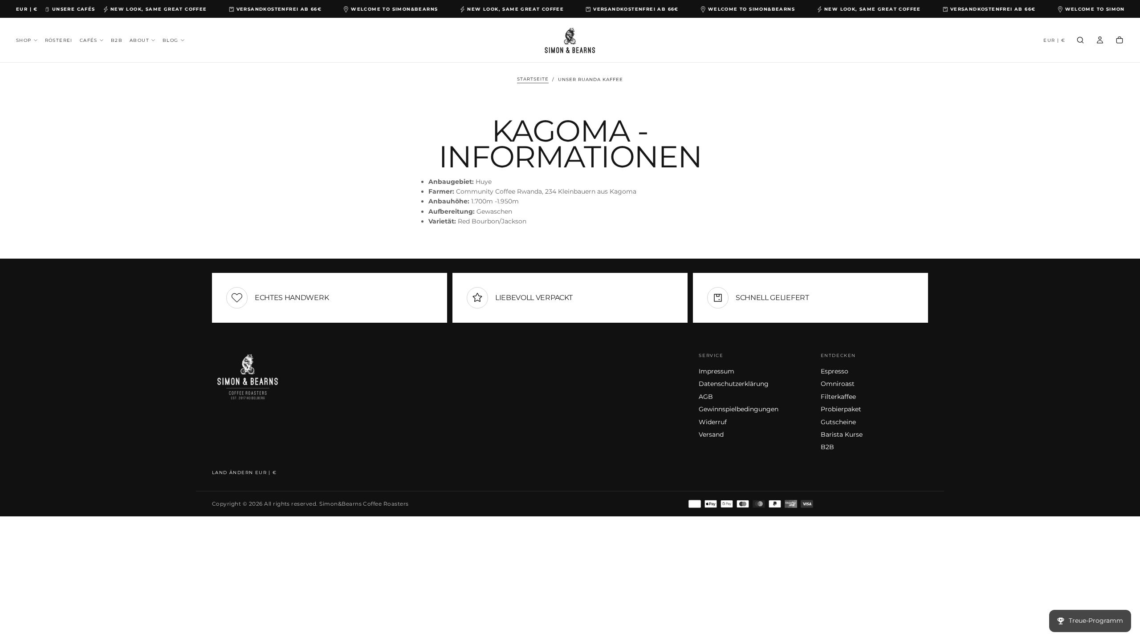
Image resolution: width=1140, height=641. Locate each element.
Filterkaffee (838, 397)
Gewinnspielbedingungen (738, 409)
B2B (116, 40)
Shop (24, 40)
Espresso (834, 371)
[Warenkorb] (1119, 41)
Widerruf (713, 422)
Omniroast (838, 384)
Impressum (716, 371)
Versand (711, 434)
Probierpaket (841, 409)
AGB (706, 397)
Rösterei (59, 40)
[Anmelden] (1099, 41)
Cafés (89, 40)
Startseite (533, 79)
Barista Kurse (842, 434)
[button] (27, 9)
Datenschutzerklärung (734, 384)
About (139, 40)
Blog (171, 40)
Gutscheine (838, 422)
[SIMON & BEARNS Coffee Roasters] (247, 376)
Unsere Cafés (73, 9)
